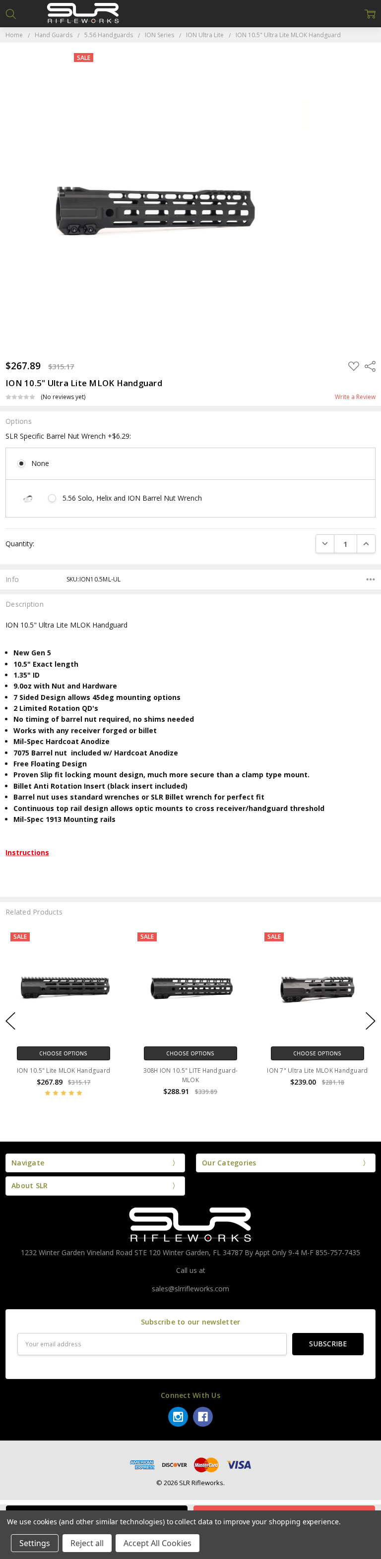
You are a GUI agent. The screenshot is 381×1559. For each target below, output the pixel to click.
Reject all (87, 1543)
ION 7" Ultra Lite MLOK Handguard (317, 1070)
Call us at (190, 1270)
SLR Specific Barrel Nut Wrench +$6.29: (68, 436)
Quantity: (19, 543)
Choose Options (63, 1053)
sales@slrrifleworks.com (190, 1288)
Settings (34, 1543)
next (370, 1020)
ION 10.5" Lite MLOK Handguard (63, 1070)
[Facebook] (203, 1417)
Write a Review (355, 397)
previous (10, 1020)
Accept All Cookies (157, 1543)
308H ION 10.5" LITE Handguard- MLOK (190, 1075)
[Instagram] (178, 1417)
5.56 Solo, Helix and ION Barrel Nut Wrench (132, 498)
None (40, 463)
